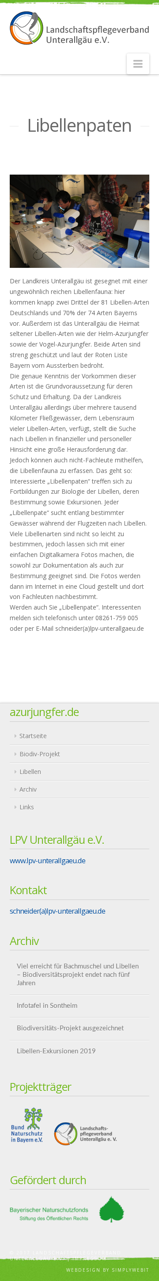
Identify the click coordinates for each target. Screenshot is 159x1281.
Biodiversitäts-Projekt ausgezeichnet (70, 1028)
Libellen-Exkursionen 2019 (56, 1051)
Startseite (33, 736)
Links (26, 807)
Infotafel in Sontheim (47, 1006)
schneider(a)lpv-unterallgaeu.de (57, 911)
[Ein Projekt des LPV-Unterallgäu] (79, 28)
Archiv (28, 789)
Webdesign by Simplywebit (107, 1270)
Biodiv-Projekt (39, 754)
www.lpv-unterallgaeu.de (47, 860)
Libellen (30, 771)
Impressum (89, 1258)
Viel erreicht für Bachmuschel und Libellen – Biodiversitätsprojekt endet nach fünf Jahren (78, 974)
